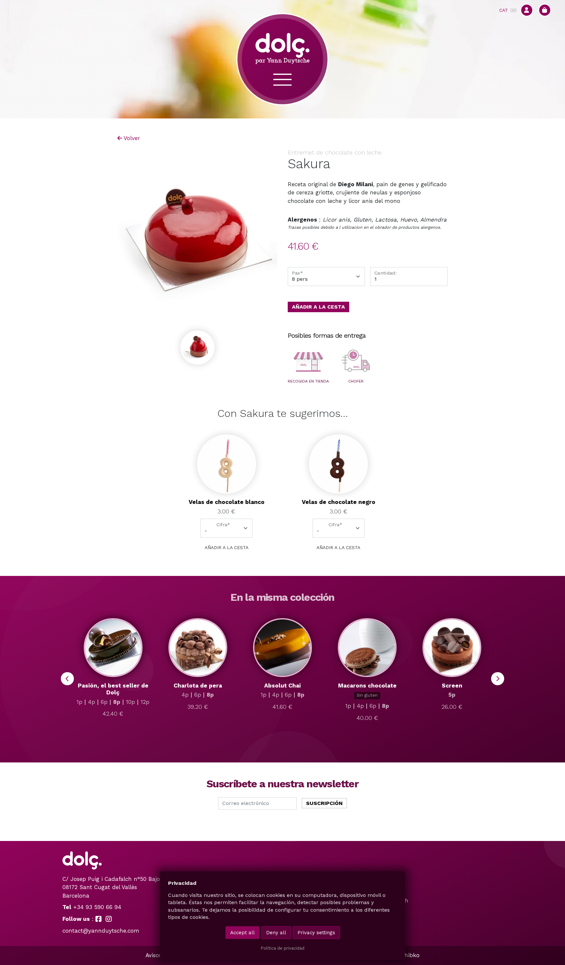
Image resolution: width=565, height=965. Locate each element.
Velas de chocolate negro (338, 502)
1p (79, 702)
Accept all (242, 933)
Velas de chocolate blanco (227, 502)
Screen (452, 685)
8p (116, 702)
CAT (503, 10)
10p (130, 702)
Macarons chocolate (367, 685)
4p (91, 702)
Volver (132, 138)
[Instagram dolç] (109, 919)
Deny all (276, 933)
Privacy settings (316, 933)
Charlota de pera (198, 685)
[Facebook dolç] (98, 919)
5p (451, 694)
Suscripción (324, 803)
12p (145, 702)
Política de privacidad (282, 948)
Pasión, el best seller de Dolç (113, 689)
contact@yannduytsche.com (100, 930)
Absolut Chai (282, 685)
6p (104, 702)
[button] (308, 362)
